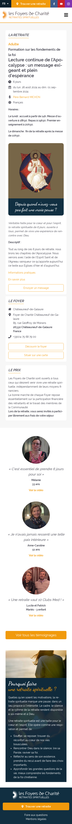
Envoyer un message (36, 287)
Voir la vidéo (36, 490)
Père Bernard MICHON (26, 97)
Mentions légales (36, 819)
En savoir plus (16, 279)
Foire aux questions (36, 814)
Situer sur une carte (36, 355)
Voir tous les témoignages (36, 635)
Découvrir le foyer (36, 346)
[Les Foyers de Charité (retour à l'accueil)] (26, 15)
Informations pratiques (21, 272)
